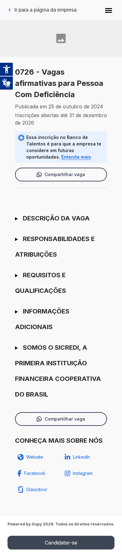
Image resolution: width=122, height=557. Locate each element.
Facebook (34, 473)
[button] (108, 10)
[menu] (108, 10)
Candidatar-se (61, 543)
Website (34, 457)
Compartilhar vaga (65, 174)
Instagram (83, 473)
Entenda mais (76, 157)
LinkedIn (81, 457)
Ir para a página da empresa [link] (45, 9)
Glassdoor (36, 489)
